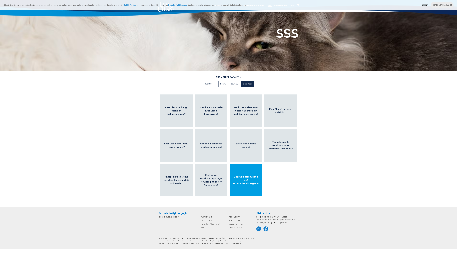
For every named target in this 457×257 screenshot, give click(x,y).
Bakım (223, 84)
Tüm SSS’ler (210, 84)
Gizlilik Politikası (237, 227)
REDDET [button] (425, 5)
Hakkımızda (206, 220)
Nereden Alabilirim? (211, 224)
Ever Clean (247, 84)
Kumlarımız (206, 217)
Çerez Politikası (236, 224)
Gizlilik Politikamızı (131, 5)
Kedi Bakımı (235, 217)
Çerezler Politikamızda (177, 5)
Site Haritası (235, 220)
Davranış (234, 84)
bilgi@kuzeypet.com (169, 217)
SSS (202, 227)
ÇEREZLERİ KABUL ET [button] (442, 5)
